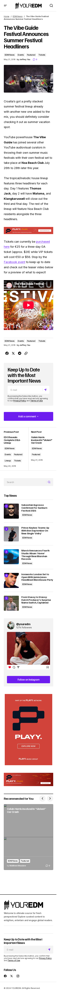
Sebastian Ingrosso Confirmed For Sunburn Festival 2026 (34, 508)
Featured (31, 55)
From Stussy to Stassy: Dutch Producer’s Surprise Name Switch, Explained (36, 600)
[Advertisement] (28, 729)
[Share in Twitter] (13, 353)
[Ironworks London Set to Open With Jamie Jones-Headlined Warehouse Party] (11, 580)
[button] (5, 5)
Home (6, 16)
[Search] (49, 482)
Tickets (41, 55)
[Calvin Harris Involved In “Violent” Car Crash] (28, 837)
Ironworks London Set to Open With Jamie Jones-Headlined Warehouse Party (37, 577)
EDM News (17, 16)
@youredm (23, 624)
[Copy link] (26, 353)
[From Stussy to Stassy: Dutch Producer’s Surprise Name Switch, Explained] (11, 603)
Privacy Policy (19, 400)
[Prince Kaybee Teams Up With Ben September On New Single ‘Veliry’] (11, 533)
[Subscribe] (45, 390)
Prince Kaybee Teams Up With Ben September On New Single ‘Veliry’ (35, 530)
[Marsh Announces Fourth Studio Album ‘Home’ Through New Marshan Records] (11, 556)
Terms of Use (36, 400)
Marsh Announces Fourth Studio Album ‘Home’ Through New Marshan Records (35, 554)
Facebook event (14, 262)
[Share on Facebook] (7, 353)
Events (21, 55)
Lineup (8, 460)
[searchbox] (25, 482)
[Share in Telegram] (19, 353)
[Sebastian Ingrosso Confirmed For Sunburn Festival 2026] (11, 511)
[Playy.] (28, 779)
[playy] (28, 230)
